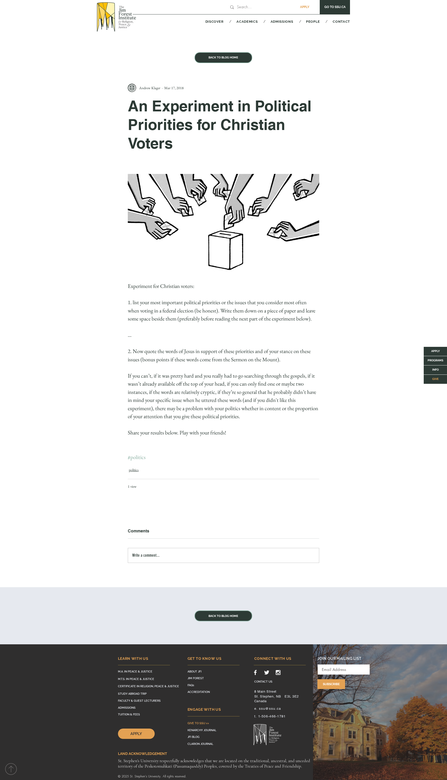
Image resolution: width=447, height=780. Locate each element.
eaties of (256, 766)
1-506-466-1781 (272, 716)
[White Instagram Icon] (278, 672)
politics (134, 470)
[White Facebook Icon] (255, 672)
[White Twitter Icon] (266, 672)
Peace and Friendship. (282, 766)
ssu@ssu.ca (270, 708)
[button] (208, 21)
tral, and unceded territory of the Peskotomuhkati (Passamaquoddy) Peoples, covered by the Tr (214, 763)
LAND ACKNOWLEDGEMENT (142, 754)
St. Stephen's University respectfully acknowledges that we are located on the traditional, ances (199, 760)
